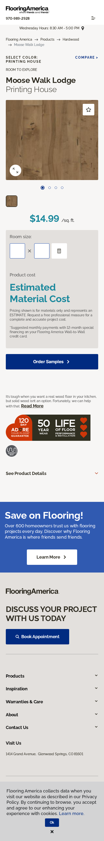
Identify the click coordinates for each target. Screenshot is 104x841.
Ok (52, 822)
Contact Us (17, 727)
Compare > (86, 57)
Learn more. (71, 813)
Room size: (21, 236)
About (12, 714)
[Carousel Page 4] (62, 188)
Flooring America (19, 39)
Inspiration (17, 688)
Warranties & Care (24, 701)
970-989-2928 (18, 18)
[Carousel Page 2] (49, 188)
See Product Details (26, 473)
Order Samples (48, 361)
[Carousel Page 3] (56, 188)
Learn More (48, 557)
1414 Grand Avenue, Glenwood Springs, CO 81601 (44, 754)
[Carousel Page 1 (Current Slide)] (43, 188)
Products (47, 39)
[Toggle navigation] (93, 18)
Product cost (22, 274)
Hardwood (71, 39)
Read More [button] (32, 405)
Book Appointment (40, 636)
